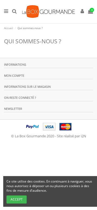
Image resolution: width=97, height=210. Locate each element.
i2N (83, 136)
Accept (17, 199)
